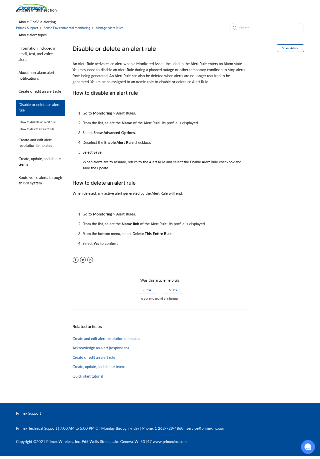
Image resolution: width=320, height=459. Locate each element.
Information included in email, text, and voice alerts (37, 54)
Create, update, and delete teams (39, 162)
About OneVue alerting (37, 22)
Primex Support (28, 413)
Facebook (75, 260)
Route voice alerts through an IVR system (40, 180)
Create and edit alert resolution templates (35, 143)
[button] (308, 447)
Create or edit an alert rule (39, 91)
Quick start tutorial (87, 376)
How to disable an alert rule (38, 122)
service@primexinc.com (205, 428)
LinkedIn (90, 260)
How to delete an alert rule (37, 129)
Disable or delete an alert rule (39, 107)
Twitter (83, 260)
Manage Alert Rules (110, 28)
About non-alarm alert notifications (36, 75)
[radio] (147, 289)
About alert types (32, 35)
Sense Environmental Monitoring (67, 28)
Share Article (290, 48)
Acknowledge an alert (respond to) (100, 348)
